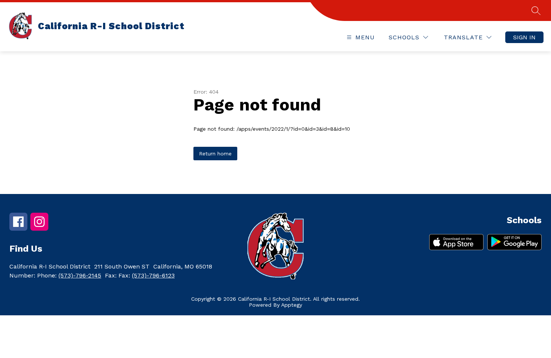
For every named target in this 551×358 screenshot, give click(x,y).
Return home (215, 154)
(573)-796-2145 (79, 275)
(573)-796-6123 (153, 275)
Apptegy (291, 305)
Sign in (524, 37)
